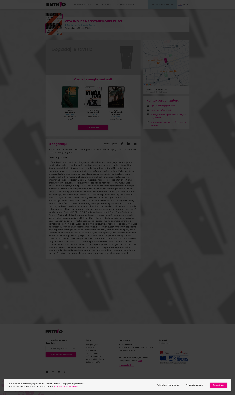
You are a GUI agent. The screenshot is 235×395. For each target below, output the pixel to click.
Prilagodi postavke (194, 385)
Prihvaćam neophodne (168, 385)
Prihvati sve (218, 385)
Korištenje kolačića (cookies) (66, 386)
